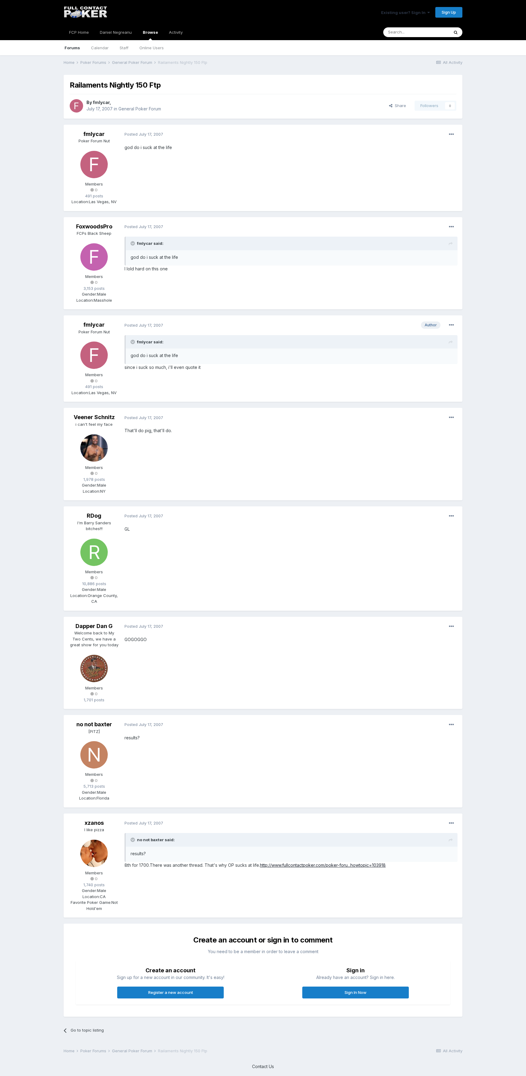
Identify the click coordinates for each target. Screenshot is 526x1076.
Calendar (100, 47)
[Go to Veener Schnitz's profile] (94, 448)
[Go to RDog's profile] (94, 552)
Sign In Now (355, 992)
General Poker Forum (139, 108)
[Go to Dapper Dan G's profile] (94, 668)
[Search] (455, 32)
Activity (176, 32)
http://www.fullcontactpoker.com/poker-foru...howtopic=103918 (323, 865)
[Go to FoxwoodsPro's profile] (94, 257)
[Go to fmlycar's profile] (76, 106)
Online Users (151, 47)
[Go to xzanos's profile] (94, 853)
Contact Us (263, 1066)
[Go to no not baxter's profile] (94, 755)
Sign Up (449, 12)
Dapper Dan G (94, 626)
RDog (94, 515)
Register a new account (170, 992)
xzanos (94, 823)
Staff (124, 47)
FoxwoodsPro (94, 226)
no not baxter (94, 724)
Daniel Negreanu (116, 32)
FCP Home (79, 32)
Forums (72, 47)
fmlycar (101, 102)
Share (399, 105)
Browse (150, 32)
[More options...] (451, 134)
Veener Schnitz (94, 417)
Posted (143, 134)
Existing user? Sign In (404, 12)
